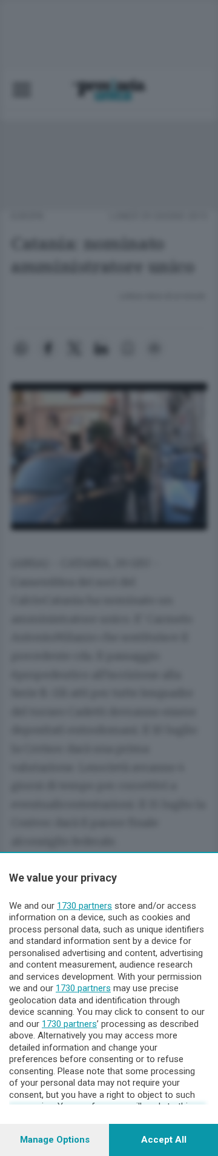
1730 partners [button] (84, 905)
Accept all (164, 1139)
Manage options (55, 1139)
